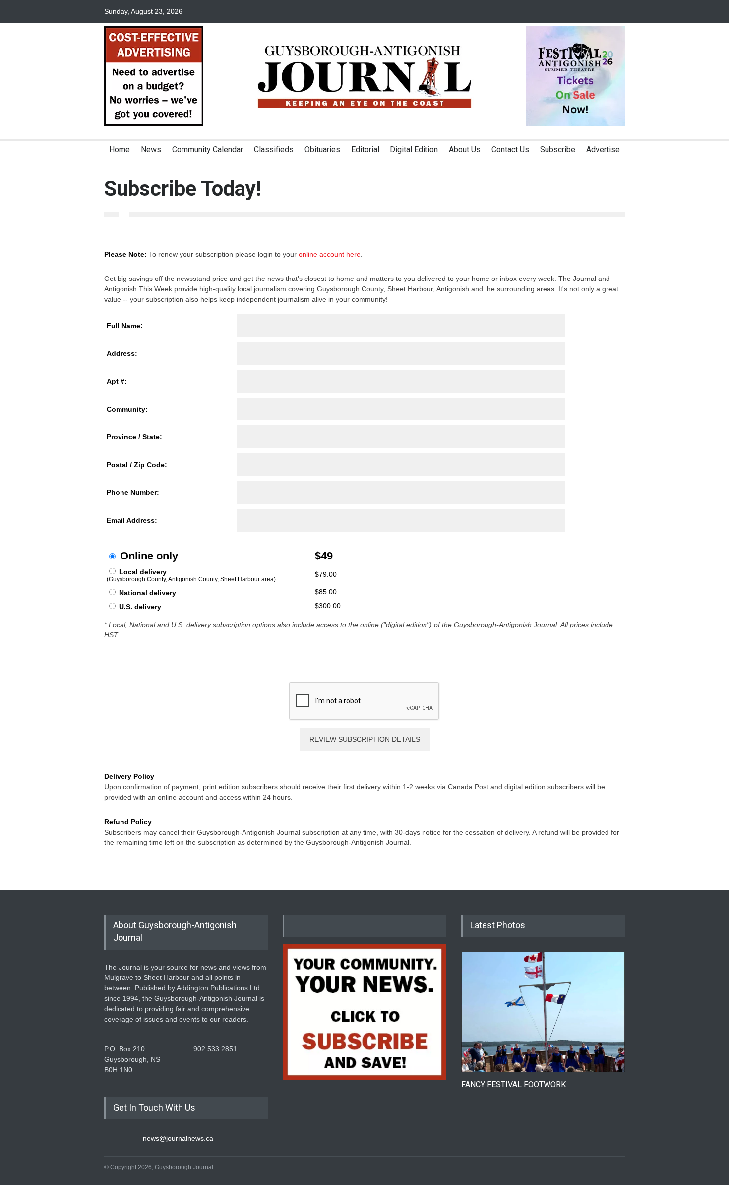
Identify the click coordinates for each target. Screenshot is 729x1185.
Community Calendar (207, 149)
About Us (465, 149)
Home (119, 149)
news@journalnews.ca (178, 1138)
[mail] (617, 11)
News (151, 149)
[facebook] (582, 11)
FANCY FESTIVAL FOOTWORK (513, 1084)
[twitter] (600, 11)
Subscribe (557, 149)
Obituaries (322, 149)
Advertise (603, 149)
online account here (330, 254)
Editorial (365, 149)
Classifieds (274, 149)
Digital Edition (414, 149)
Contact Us (510, 149)
